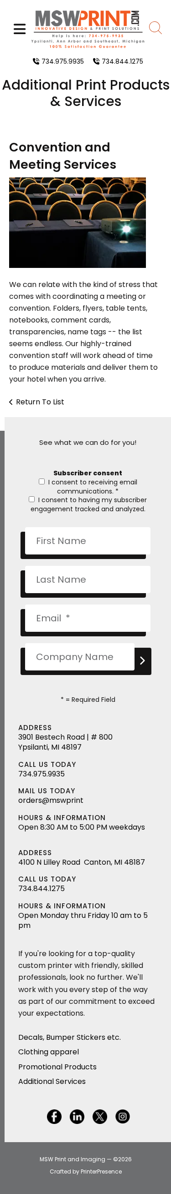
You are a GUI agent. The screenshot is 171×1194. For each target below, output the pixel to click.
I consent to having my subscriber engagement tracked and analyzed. (89, 504)
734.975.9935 (62, 61)
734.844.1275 (122, 61)
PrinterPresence (101, 1171)
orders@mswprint (50, 800)
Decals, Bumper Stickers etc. (69, 1037)
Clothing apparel (48, 1052)
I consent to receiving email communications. (92, 487)
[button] (19, 29)
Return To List (40, 402)
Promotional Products (57, 1067)
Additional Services (52, 1081)
